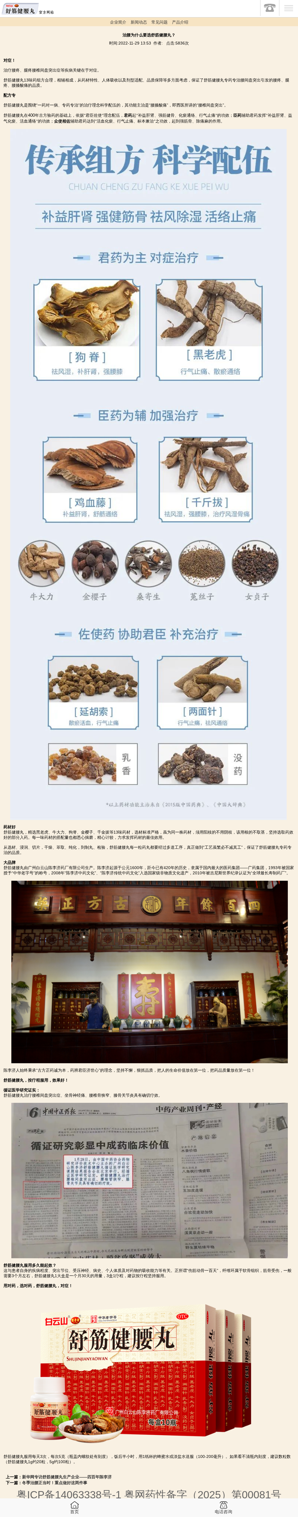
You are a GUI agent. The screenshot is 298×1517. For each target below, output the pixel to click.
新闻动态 (139, 22)
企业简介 (118, 22)
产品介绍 (180, 22)
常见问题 (159, 22)
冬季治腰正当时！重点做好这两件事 (54, 1482)
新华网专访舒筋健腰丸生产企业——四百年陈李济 (67, 1477)
